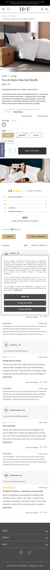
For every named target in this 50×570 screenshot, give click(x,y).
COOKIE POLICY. (18, 290)
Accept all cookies (25, 303)
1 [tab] (19, 70)
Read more (18, 112)
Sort (26, 245)
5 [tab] (28, 70)
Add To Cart (32, 151)
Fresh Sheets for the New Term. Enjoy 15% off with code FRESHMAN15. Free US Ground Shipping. (25, 2)
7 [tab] (32, 70)
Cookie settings (25, 309)
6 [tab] (30, 70)
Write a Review (39, 237)
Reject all (25, 297)
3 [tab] (23, 70)
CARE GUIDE (42, 116)
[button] (25, 197)
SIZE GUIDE (26, 116)
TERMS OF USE (35, 566)
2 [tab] (21, 70)
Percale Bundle (9, 16)
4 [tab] (26, 70)
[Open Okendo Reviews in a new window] (11, 229)
